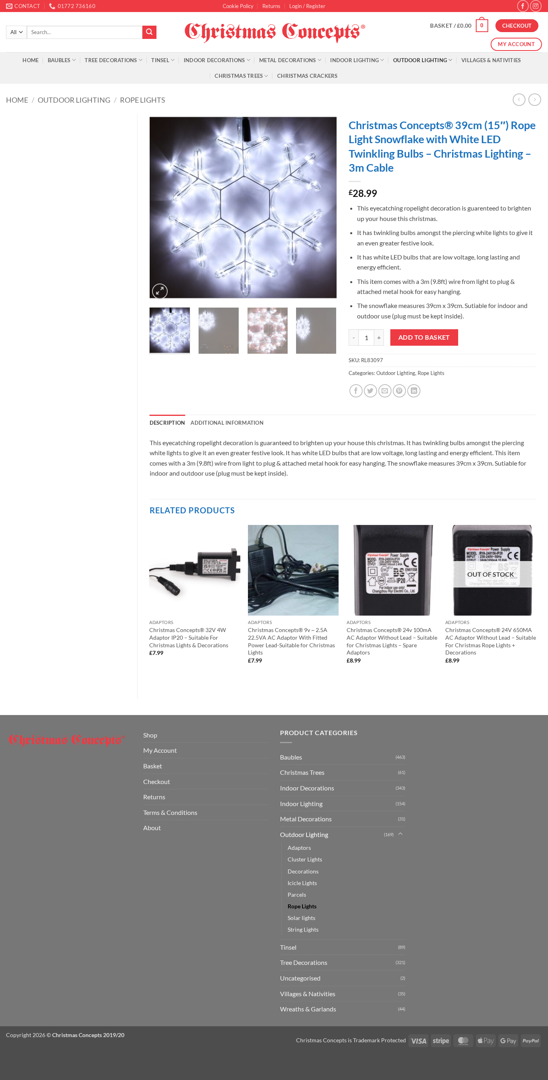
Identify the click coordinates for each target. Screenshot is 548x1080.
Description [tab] (167, 422)
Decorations (303, 871)
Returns (271, 6)
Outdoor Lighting (420, 60)
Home (30, 60)
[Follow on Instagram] (536, 6)
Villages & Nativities (491, 60)
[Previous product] (534, 99)
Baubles (59, 60)
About (152, 827)
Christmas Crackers (307, 76)
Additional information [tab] (227, 422)
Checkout (156, 781)
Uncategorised (300, 978)
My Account (160, 750)
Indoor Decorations (214, 60)
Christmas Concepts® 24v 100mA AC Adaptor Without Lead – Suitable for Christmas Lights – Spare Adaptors (392, 641)
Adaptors (299, 847)
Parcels (297, 894)
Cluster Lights (305, 859)
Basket (152, 766)
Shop (150, 735)
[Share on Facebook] (356, 390)
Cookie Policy (238, 6)
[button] (307, 6)
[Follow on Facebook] (523, 6)
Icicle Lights (302, 882)
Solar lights (301, 917)
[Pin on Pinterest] (399, 390)
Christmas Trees (239, 76)
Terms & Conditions (170, 812)
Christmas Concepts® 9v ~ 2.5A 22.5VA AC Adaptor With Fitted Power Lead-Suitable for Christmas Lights (291, 641)
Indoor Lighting (354, 60)
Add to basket (424, 337)
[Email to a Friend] (385, 390)
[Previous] (163, 207)
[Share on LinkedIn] (413, 390)
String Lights (303, 929)
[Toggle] (400, 834)
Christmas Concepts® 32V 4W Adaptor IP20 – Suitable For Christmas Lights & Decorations (188, 637)
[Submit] (149, 32)
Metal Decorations (287, 60)
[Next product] (519, 99)
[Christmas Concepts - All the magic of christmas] (274, 32)
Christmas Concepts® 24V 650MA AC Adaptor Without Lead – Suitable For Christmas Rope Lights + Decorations (490, 641)
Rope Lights (142, 99)
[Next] (323, 207)
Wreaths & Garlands (308, 1009)
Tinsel (160, 60)
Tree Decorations (111, 60)
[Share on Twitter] (370, 390)
